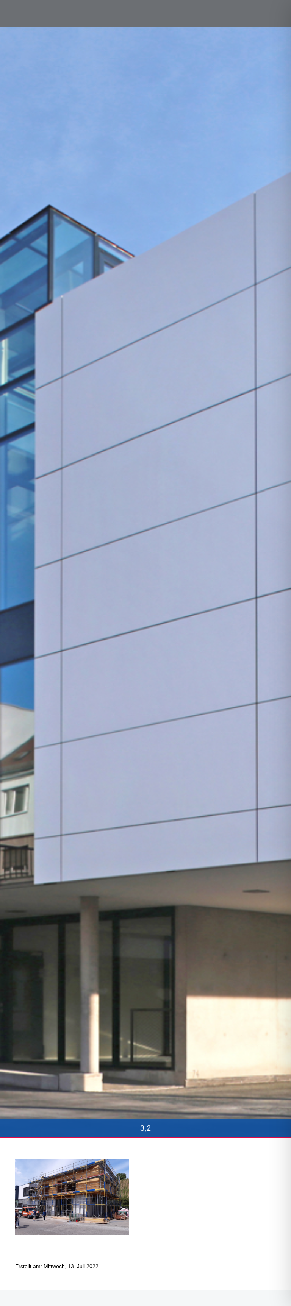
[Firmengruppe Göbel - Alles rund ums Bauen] (40, 12)
